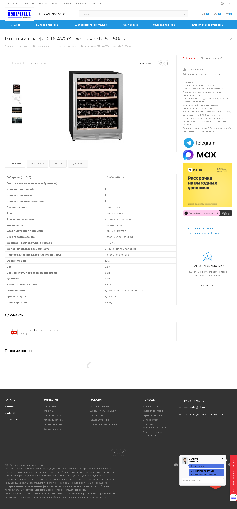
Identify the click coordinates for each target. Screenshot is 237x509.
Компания (51, 400)
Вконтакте (114, 452)
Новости (11, 419)
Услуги (10, 412)
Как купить (37, 163)
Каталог (11, 400)
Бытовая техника (99, 406)
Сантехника (96, 415)
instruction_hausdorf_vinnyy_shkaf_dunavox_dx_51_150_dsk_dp (41, 330)
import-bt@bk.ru (194, 407)
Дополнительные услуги (103, 410)
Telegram (122, 452)
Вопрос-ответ (150, 420)
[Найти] (184, 13)
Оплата (58, 163)
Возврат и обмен (53, 429)
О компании (50, 406)
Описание (15, 163)
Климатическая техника (103, 424)
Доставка (78, 163)
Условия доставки (53, 420)
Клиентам (49, 410)
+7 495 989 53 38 (53, 14)
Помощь (149, 400)
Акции (9, 406)
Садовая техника (99, 420)
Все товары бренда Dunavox (203, 233)
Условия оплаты (52, 415)
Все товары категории (200, 228)
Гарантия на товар (54, 424)
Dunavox (145, 63)
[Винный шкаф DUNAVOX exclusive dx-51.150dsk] (96, 106)
